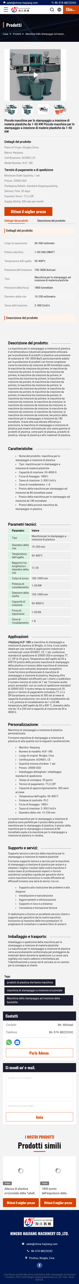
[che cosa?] (9, 1042)
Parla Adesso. (39, 1053)
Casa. (6, 34)
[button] (64, 110)
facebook (39, 1265)
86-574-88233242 (65, 2)
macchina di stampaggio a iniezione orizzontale (34, 990)
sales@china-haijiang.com (22, 2)
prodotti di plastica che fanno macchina (30, 982)
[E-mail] (17, 1042)
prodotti (17, 34)
